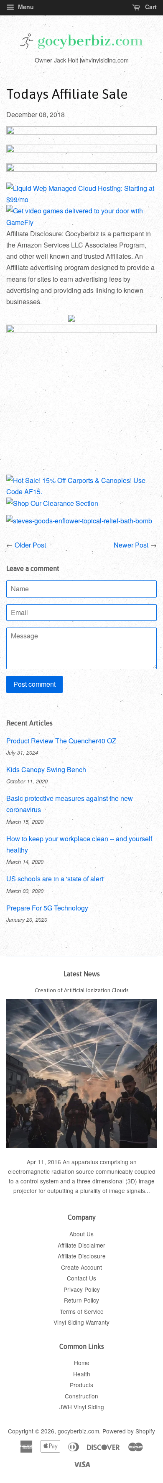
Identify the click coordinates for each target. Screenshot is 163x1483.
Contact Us (81, 1278)
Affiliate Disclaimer (81, 1245)
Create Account (81, 1267)
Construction (81, 1396)
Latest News (82, 974)
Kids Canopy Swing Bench (46, 769)
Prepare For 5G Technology (47, 908)
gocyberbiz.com (78, 1431)
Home (81, 1362)
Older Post (30, 545)
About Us (81, 1234)
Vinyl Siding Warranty (81, 1322)
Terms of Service (82, 1311)
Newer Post (131, 545)
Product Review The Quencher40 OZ (61, 740)
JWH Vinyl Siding (81, 1407)
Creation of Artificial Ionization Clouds (82, 990)
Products (81, 1384)
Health (81, 1374)
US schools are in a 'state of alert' (55, 878)
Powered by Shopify (128, 1431)
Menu (25, 7)
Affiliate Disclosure (82, 1256)
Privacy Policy (82, 1289)
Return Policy (81, 1300)
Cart (150, 7)
